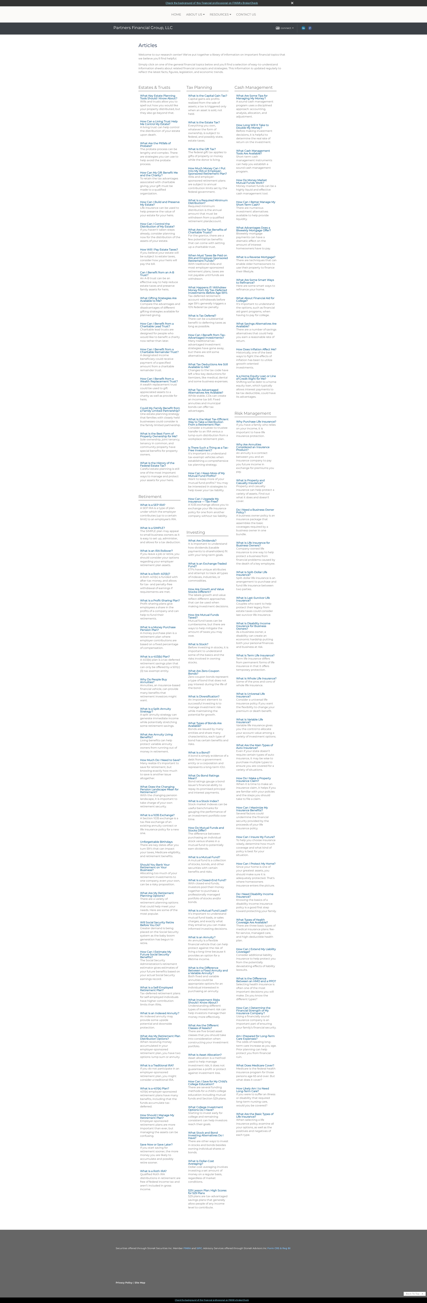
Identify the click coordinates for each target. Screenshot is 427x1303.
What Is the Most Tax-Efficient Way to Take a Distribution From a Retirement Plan (208, 422)
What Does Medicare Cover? (255, 1065)
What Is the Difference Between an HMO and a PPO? (256, 980)
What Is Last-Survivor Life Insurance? (253, 599)
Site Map (140, 1282)
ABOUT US (194, 14)
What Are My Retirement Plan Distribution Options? (160, 1037)
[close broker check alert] (292, 3)
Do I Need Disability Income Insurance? (254, 895)
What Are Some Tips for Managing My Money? (252, 97)
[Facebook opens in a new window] (310, 29)
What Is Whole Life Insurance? (256, 678)
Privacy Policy (124, 1282)
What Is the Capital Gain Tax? (207, 95)
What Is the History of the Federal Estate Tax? (157, 464)
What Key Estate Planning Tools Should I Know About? (158, 97)
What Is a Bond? (199, 752)
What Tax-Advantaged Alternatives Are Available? (205, 391)
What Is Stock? (198, 644)
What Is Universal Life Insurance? (250, 695)
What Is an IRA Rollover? (156, 550)
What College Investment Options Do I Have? (205, 1108)
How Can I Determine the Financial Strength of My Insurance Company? (253, 1010)
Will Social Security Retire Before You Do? (157, 924)
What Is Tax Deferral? (202, 315)
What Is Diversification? (204, 696)
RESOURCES (219, 14)
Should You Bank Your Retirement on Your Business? (155, 867)
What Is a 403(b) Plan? (155, 656)
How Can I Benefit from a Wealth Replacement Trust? (159, 380)
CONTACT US (246, 14)
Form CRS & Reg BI (278, 1248)
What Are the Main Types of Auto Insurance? (254, 746)
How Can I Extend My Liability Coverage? (256, 950)
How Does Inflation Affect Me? (256, 349)
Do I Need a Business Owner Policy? (255, 511)
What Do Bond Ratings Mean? (203, 777)
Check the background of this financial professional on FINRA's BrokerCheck (212, 3)
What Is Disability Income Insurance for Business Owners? (253, 626)
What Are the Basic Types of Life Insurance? (254, 1115)
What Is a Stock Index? (203, 801)
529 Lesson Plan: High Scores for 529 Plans (207, 1192)
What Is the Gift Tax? (202, 149)
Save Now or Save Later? (156, 1144)
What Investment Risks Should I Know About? (204, 1001)
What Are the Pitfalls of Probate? (155, 145)
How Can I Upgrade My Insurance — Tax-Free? (203, 500)
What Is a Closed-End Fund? (207, 880)
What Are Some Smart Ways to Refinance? (255, 281)
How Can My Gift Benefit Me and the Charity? (159, 174)
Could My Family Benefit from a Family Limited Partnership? (160, 409)
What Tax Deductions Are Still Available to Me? (208, 366)
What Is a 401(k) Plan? (154, 1088)
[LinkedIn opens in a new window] (303, 29)
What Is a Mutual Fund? (204, 857)
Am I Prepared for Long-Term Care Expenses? (255, 1037)
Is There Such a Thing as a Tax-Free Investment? (208, 449)
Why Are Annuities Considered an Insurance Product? (253, 447)
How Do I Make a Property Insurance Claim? (253, 780)
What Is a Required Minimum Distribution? (208, 202)
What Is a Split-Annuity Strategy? (155, 710)
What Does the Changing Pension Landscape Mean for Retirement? (159, 789)
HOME (176, 14)
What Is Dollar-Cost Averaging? (201, 1162)
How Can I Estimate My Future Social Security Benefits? (155, 954)
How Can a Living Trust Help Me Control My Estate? (159, 123)
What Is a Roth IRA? (153, 1171)
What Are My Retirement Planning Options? (157, 894)
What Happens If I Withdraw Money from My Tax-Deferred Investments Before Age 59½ (207, 290)
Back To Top (413, 1293)
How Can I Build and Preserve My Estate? (160, 203)
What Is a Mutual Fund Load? (207, 910)
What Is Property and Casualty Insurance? (250, 482)
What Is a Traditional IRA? (157, 1065)
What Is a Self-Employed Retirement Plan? (156, 989)
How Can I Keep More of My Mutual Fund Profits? (206, 474)
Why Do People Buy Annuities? (153, 681)
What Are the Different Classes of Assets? (203, 1027)
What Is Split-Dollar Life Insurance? (251, 573)
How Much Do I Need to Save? (160, 760)
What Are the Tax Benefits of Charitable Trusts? (207, 231)
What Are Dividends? (202, 540)
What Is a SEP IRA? (152, 504)
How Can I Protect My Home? (256, 863)
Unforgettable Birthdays (156, 841)
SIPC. (199, 1248)
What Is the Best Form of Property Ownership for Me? (158, 435)
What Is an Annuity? (202, 937)
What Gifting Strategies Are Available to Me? (158, 299)
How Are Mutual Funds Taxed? (203, 616)
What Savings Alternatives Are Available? (256, 325)
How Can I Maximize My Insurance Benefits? (252, 809)
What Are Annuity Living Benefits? (156, 736)
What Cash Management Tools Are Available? (253, 152)
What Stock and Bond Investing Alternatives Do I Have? (206, 1135)
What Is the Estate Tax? (204, 122)
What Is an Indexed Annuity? (159, 1013)
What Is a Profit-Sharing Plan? (160, 600)
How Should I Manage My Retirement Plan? (157, 1116)
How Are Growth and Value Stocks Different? (206, 590)
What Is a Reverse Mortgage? (255, 257)
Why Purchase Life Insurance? (256, 421)
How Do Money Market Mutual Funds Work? (251, 181)
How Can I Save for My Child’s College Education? (207, 1083)
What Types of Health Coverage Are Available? (252, 921)
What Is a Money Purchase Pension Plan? (158, 628)
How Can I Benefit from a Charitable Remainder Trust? (159, 351)
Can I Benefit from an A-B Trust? (157, 274)
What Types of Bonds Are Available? (205, 724)
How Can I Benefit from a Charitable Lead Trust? (157, 325)
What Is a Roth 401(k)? (155, 573)
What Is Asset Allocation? (205, 1054)
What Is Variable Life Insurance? (249, 721)
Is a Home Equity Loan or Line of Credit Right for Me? (256, 377)
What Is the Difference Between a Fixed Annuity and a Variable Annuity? (208, 970)
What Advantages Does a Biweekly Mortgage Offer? (253, 229)
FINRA (187, 1248)
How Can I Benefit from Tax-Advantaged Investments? (207, 336)
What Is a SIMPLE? (152, 528)
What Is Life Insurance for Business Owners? (253, 544)
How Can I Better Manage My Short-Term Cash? (255, 203)
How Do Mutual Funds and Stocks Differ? (206, 829)
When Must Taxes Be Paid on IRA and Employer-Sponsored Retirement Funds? (208, 258)
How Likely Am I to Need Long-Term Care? (252, 1090)
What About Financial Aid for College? (255, 299)
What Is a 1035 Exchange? (157, 815)
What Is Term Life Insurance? (255, 655)
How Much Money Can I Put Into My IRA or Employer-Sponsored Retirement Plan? (207, 171)
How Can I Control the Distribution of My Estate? (157, 225)
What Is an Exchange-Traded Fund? (207, 565)
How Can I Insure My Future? (255, 837)
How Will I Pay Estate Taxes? (159, 249)
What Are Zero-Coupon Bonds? (203, 672)
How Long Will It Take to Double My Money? (252, 126)
